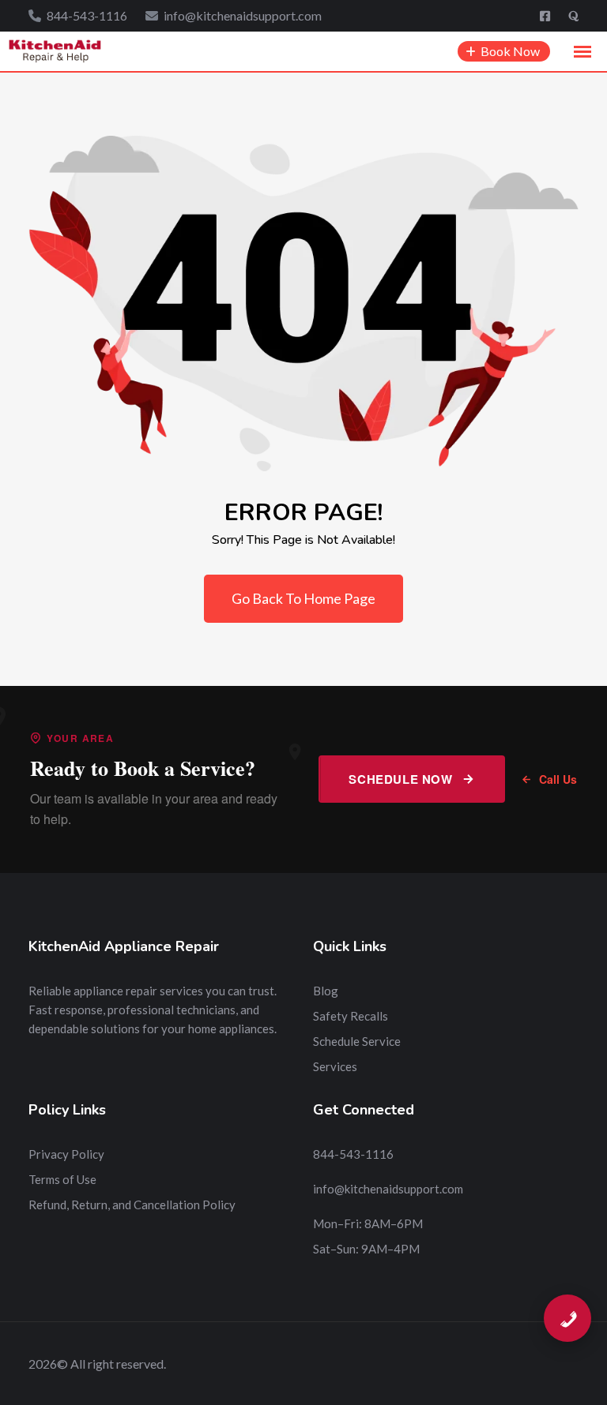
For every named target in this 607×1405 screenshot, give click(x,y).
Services (335, 1066)
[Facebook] (546, 16)
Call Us (558, 779)
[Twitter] (573, 16)
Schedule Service (357, 1041)
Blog (325, 991)
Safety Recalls (350, 1016)
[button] (582, 52)
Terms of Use (62, 1179)
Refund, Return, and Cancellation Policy (132, 1204)
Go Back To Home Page (303, 598)
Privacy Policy (66, 1154)
